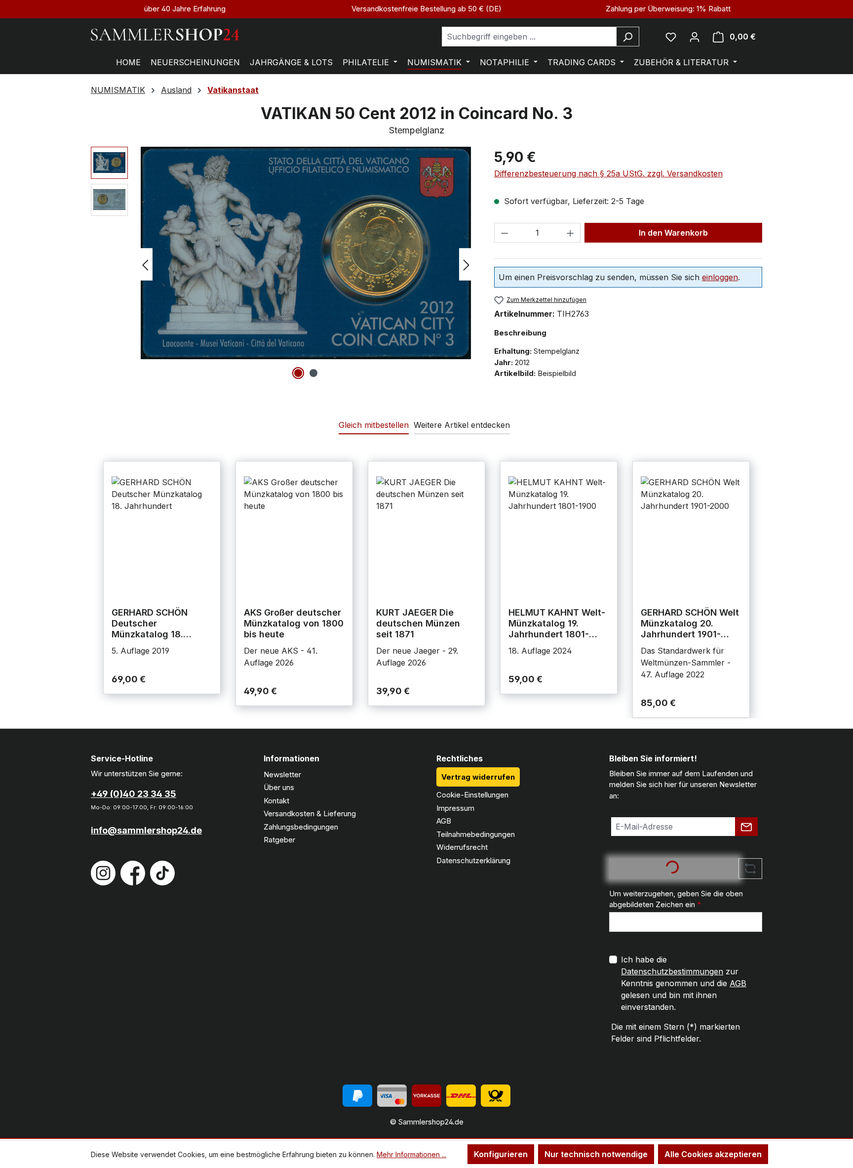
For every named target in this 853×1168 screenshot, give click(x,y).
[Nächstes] (466, 264)
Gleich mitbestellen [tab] (374, 425)
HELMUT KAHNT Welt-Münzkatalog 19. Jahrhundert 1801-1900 (556, 623)
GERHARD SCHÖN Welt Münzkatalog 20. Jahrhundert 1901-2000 (690, 623)
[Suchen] (627, 36)
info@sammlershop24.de (146, 830)
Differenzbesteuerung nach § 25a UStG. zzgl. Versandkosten (608, 173)
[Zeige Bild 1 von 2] (298, 373)
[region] (282, 264)
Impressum (455, 808)
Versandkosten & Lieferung (310, 813)
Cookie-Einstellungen (472, 794)
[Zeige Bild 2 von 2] (313, 373)
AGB (443, 821)
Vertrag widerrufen (478, 777)
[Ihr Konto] (694, 36)
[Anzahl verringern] (504, 233)
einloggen (720, 277)
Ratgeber (279, 839)
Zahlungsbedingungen (301, 827)
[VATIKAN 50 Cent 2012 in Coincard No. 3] (306, 253)
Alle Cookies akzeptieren (713, 1154)
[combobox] (529, 36)
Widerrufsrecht (462, 847)
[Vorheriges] (145, 264)
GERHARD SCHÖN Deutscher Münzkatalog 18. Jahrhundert (150, 623)
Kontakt (276, 800)
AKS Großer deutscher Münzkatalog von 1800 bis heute (294, 623)
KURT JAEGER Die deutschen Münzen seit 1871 (418, 623)
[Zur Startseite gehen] (165, 34)
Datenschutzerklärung (473, 860)
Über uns (279, 787)
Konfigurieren (501, 1154)
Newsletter (282, 774)
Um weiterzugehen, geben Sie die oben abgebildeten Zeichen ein (676, 899)
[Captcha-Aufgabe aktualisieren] (750, 868)
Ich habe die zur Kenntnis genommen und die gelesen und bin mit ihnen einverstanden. (683, 983)
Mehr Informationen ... (411, 1154)
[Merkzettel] (671, 36)
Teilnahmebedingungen (475, 834)
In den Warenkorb (673, 233)
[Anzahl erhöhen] (570, 233)
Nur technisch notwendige (596, 1154)
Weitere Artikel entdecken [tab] (462, 425)
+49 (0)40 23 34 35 (133, 794)
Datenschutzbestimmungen (672, 971)
